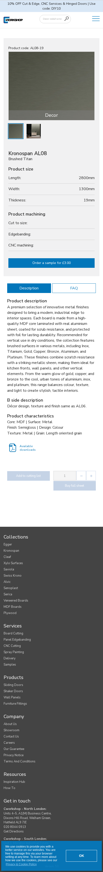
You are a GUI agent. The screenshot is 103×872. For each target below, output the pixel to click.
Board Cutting (13, 633)
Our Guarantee (14, 749)
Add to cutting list (28, 476)
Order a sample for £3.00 (51, 263)
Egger (8, 544)
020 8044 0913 (15, 827)
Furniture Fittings (15, 704)
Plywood (10, 613)
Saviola (9, 569)
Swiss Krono (13, 576)
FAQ (74, 288)
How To (9, 788)
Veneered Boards (16, 600)
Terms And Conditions (19, 761)
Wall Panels (12, 697)
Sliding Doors (13, 685)
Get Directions (14, 831)
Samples (10, 664)
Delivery (10, 658)
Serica (8, 594)
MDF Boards (13, 607)
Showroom (11, 730)
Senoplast (11, 588)
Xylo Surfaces (13, 563)
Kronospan (11, 551)
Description (29, 288)
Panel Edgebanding (17, 640)
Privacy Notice (13, 755)
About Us (10, 724)
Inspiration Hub (14, 782)
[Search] (66, 18)
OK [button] (81, 856)
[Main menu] (96, 19)
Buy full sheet (74, 486)
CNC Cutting (12, 646)
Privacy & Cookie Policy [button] (21, 864)
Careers (9, 743)
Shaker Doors (13, 691)
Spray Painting (14, 652)
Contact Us (11, 736)
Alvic (7, 582)
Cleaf (7, 557)
